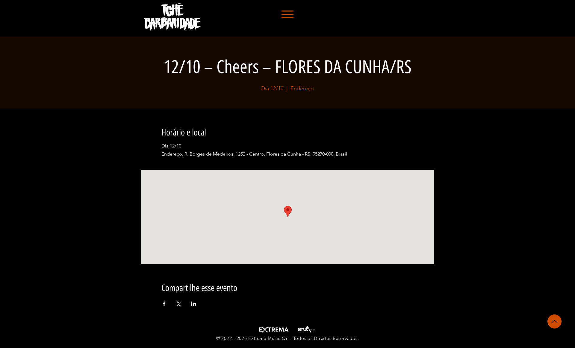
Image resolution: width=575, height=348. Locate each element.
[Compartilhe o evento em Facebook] (164, 304)
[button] (287, 14)
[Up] (554, 321)
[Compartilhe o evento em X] (179, 304)
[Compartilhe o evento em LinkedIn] (193, 304)
